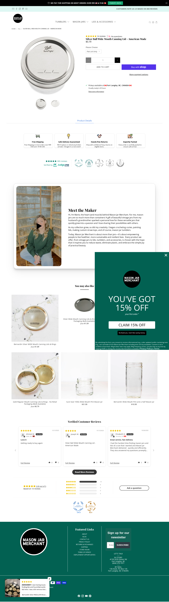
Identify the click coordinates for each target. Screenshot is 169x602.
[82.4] (91, 506)
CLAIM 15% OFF (132, 325)
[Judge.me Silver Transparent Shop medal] (99, 163)
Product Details (84, 120)
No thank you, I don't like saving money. (132, 333)
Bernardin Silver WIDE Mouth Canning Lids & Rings (35, 344)
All (19, 29)
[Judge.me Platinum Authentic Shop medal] (79, 163)
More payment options (138, 74)
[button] (91, 36)
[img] (26, 430)
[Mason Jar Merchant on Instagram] (20, 9)
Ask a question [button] (134, 488)
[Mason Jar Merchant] (18, 18)
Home (14, 29)
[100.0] (78, 506)
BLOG (84, 537)
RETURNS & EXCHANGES (84, 544)
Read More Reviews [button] (84, 472)
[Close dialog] (165, 255)
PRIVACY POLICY (84, 542)
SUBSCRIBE (123, 545)
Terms (156, 349)
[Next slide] (154, 450)
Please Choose (92, 47)
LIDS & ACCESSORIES (102, 21)
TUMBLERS (60, 21)
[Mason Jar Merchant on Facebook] (16, 9)
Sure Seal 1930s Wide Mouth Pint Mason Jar (84, 402)
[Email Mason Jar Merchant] (13, 9)
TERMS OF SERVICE (84, 552)
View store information (96, 91)
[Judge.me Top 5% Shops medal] (120, 163)
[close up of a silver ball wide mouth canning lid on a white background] (47, 65)
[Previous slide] (15, 450)
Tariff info (115, 3)
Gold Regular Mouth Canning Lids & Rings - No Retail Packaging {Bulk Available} (35, 403)
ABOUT (84, 534)
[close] (166, 3)
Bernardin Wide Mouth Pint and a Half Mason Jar (134, 402)
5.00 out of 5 (41, 486)
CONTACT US (84, 539)
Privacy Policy (146, 349)
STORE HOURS (85, 550)
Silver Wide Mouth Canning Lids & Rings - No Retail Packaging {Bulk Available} (84, 320)
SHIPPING (84, 547)
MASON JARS (79, 21)
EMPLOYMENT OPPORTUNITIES (84, 555)
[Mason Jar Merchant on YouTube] (26, 9)
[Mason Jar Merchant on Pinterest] (23, 9)
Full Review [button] (25, 463)
